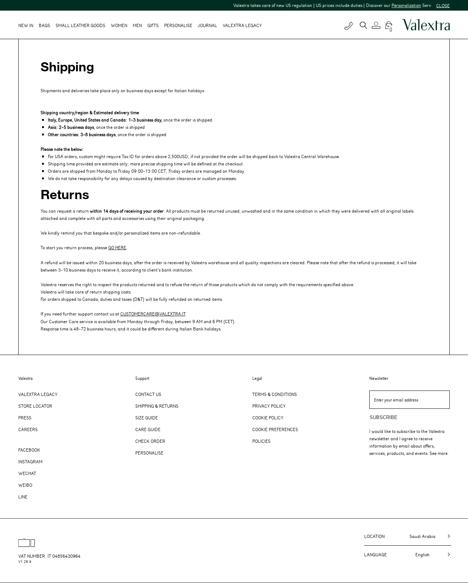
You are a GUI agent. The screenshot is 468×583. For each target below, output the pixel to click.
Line (22, 496)
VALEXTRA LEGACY (242, 25)
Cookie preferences (275, 429)
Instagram (30, 461)
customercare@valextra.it (152, 313)
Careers (28, 429)
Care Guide (148, 429)
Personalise (178, 25)
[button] (377, 25)
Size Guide (146, 417)
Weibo (25, 485)
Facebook (29, 449)
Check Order (150, 441)
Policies (261, 441)
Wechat (27, 473)
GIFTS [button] (153, 25)
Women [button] (119, 25)
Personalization (398, 5)
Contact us (148, 394)
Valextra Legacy (37, 394)
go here (117, 247)
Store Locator (35, 406)
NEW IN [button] (25, 25)
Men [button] (137, 25)
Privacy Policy (269, 406)
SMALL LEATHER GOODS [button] (80, 25)
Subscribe (383, 417)
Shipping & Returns (156, 406)
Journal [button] (207, 25)
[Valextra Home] (426, 25)
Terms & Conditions (274, 394)
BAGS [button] (44, 25)
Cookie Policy (267, 417)
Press (24, 417)
